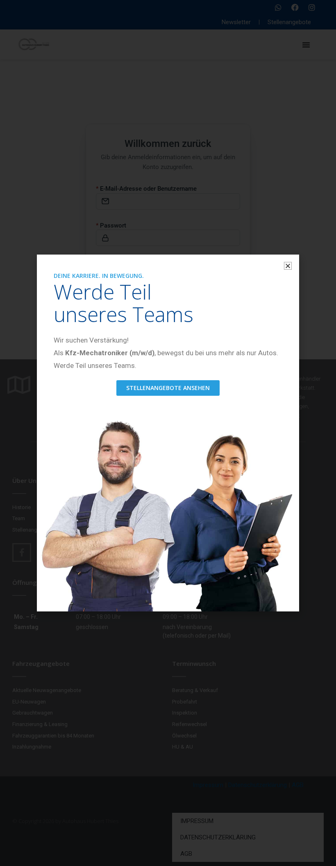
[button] (288, 266)
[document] (168, 433)
